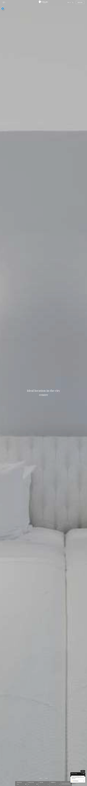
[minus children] (51, 784)
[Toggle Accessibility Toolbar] (2, 8)
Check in (19, 782)
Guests (41, 782)
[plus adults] (48, 784)
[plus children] (59, 784)
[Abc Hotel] (43, 2)
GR (70, 2)
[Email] (84, 773)
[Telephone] (74, 2)
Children (53, 782)
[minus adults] (40, 784)
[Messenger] (82, 773)
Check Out (31, 782)
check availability (66, 783)
